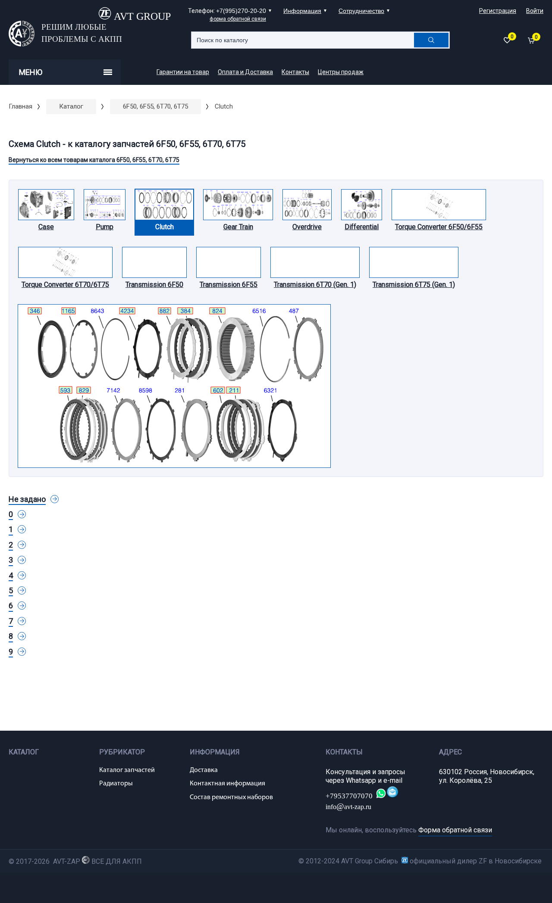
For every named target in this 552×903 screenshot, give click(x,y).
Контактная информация (227, 783)
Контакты (295, 72)
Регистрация (497, 10)
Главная (20, 106)
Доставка (204, 770)
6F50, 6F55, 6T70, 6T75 (155, 106)
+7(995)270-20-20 (241, 10)
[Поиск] (431, 40)
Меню (30, 72)
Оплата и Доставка (245, 72)
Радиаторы (116, 783)
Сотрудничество (361, 10)
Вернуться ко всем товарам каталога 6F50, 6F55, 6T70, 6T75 (94, 159)
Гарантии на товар (183, 72)
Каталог (71, 106)
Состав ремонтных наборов (231, 797)
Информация (302, 10)
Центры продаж (341, 72)
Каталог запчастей (127, 770)
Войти (534, 10)
